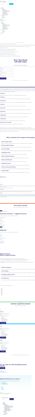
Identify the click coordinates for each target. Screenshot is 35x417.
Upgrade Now (3, 337)
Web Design (4, 9)
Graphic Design (5, 13)
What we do (2, 23)
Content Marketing (5, 14)
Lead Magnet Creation (5, 28)
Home (2, 7)
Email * (1, 71)
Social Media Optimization (6, 11)
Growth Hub (2, 15)
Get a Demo (2, 351)
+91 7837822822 (3, 382)
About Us (2, 8)
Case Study (4, 17)
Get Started (1, 19)
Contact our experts (5, 371)
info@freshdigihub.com (4, 383)
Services (2, 388)
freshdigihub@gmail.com (4, 384)
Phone (1, 74)
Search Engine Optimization (6, 10)
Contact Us (2, 32)
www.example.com (2, 241)
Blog (3, 16)
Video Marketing (5, 12)
